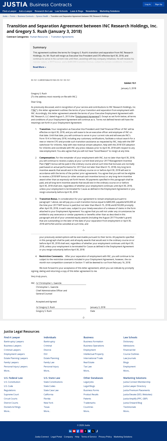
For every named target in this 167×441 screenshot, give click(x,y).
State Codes (49, 386)
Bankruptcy (49, 341)
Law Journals (129, 358)
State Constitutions (53, 381)
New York (48, 402)
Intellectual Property (94, 354)
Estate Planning (51, 358)
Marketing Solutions (110, 11)
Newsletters (91, 11)
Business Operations (94, 345)
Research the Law (43, 11)
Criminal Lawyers (12, 349)
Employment (90, 349)
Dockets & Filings (12, 407)
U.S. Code (8, 386)
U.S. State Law (52, 377)
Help (77, 437)
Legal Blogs (89, 386)
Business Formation (93, 341)
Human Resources (39, 36)
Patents (87, 398)
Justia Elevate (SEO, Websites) (137, 394)
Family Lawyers (11, 362)
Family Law (49, 362)
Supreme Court (11, 394)
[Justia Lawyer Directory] (96, 431)
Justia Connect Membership (136, 381)
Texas (47, 407)
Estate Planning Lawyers (16, 358)
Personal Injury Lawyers (16, 366)
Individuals (50, 337)
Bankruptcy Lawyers (14, 341)
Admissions (128, 345)
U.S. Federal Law (13, 377)
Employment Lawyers (14, 354)
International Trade (93, 358)
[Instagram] (81, 431)
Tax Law (88, 366)
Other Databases (93, 377)
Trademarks (90, 402)
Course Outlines (131, 354)
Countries (88, 407)
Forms (12, 16)
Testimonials (129, 407)
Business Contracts (26, 16)
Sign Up (158, 4)
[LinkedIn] (70, 431)
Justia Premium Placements (136, 390)
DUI (45, 354)
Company (68, 437)
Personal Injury (51, 366)
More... (7, 370)
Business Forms (91, 390)
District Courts (11, 402)
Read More (38, 67)
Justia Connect (42, 437)
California (48, 394)
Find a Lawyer (9, 11)
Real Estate (89, 362)
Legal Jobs (89, 381)
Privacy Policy (105, 437)
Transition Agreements (62, 36)
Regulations (10, 390)
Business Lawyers (12, 345)
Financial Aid (129, 349)
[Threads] (85, 431)
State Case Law (51, 390)
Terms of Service (89, 437)
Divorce (47, 349)
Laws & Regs (76, 11)
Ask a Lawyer (26, 11)
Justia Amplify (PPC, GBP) (135, 398)
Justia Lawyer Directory (134, 386)
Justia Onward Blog (132, 402)
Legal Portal (56, 437)
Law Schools (61, 11)
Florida (47, 398)
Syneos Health (42, 16)
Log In (148, 4)
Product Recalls (91, 394)
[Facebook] (77, 431)
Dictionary (128, 341)
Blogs (126, 362)
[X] (93, 431)
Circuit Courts (10, 398)
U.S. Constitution (12, 381)
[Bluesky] (89, 431)
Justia (5, 16)
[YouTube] (74, 431)
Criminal (48, 345)
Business (89, 337)
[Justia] (15, 4)
